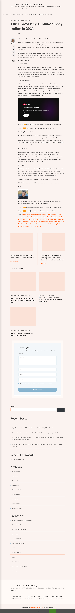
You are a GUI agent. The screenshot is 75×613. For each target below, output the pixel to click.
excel (27, 226)
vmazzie (13, 43)
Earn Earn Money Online (42, 215)
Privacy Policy (28, 598)
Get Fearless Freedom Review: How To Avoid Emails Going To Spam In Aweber (37, 433)
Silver (14, 557)
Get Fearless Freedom (19, 529)
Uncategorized (16, 571)
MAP (13, 548)
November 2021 (17, 508)
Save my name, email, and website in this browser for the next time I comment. (36, 384)
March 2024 (15, 485)
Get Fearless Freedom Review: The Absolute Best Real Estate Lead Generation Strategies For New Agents (37, 438)
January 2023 (16, 503)
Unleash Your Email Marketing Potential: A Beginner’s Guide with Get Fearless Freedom (37, 445)
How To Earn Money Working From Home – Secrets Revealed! (21, 334)
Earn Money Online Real (38, 222)
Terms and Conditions (57, 598)
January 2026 (16, 471)
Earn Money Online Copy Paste (47, 219)
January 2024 (16, 494)
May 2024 (15, 476)
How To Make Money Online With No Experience (50, 300)
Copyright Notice (30, 596)
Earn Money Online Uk (42, 224)
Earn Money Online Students (27, 224)
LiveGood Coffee (17, 538)
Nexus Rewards (17, 552)
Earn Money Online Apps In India (33, 217)
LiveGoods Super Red (18, 543)
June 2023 (15, 499)
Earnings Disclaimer (57, 596)
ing (31, 226)
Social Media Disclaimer (41, 598)
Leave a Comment (13, 61)
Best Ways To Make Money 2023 (20, 20)
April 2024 (15, 480)
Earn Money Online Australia (52, 217)
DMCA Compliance (43, 596)
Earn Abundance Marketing (28, 4)
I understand (52, 611)
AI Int (14, 423)
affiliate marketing (27, 215)
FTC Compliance (16, 598)
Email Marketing (17, 525)
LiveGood (15, 534)
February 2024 (16, 490)
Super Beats (16, 562)
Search (12, 406)
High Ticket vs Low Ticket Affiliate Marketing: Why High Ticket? (32, 428)
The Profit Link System (46, 295)
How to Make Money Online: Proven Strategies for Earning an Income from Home (22, 300)
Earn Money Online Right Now (54, 222)
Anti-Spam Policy (17, 596)
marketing (36, 226)
